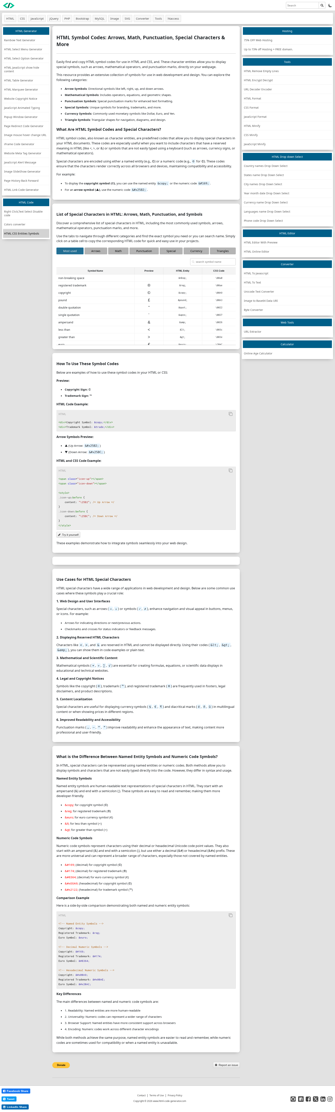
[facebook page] (308, 1099)
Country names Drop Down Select (266, 166)
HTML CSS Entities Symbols (21, 233)
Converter (142, 18)
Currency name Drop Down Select (266, 202)
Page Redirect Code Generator (23, 126)
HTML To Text (252, 282)
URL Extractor (252, 331)
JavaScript (37, 18)
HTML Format (252, 98)
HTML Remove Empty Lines (261, 71)
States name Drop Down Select (264, 175)
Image (114, 18)
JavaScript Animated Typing (22, 108)
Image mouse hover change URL (25, 135)
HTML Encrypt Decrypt (258, 80)
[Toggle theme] (330, 5)
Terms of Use (156, 1095)
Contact (141, 1095)
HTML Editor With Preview (260, 242)
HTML (10, 18)
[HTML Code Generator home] (9, 5)
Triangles (223, 251)
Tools (158, 18)
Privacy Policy (175, 1095)
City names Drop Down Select (263, 184)
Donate (61, 1065)
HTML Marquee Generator (21, 89)
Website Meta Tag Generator (22, 153)
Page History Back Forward (21, 180)
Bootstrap (82, 18)
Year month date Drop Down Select (266, 193)
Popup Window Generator (21, 117)
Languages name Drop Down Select (267, 211)
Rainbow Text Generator (19, 40)
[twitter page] (316, 1099)
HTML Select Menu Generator (23, 49)
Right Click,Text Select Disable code (23, 213)
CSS (22, 18)
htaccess (173, 18)
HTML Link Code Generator (21, 190)
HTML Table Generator (18, 80)
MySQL (99, 18)
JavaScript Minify (255, 144)
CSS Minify (251, 135)
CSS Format (251, 107)
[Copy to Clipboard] (231, 414)
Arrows (95, 251)
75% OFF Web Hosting (258, 40)
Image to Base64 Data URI (261, 301)
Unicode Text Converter (259, 291)
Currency (196, 251)
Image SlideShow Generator (22, 171)
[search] (322, 5)
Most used (70, 251)
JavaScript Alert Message (20, 162)
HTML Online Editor (256, 251)
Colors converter (14, 224)
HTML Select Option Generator (24, 58)
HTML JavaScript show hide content (21, 69)
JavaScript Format (255, 117)
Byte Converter (253, 310)
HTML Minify (252, 126)
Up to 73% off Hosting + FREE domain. (268, 49)
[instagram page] (329, 1099)
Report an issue (228, 1065)
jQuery (54, 18)
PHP (67, 18)
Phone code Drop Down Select (263, 220)
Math (118, 251)
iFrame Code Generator (19, 144)
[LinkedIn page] (323, 1099)
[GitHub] (293, 1099)
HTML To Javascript (256, 273)
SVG (127, 18)
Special (171, 251)
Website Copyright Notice (20, 98)
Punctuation (144, 251)
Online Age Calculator (258, 353)
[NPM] (301, 1099)
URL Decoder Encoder (258, 89)
